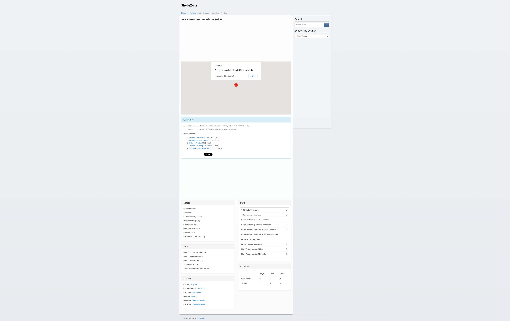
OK (253, 76)
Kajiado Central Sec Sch (199, 138)
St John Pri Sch (195, 143)
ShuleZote (189, 5)
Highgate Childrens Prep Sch (201, 148)
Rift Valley (196, 292)
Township (201, 288)
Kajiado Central (199, 304)
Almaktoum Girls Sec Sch (199, 140)
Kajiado (194, 284)
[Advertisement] (236, 41)
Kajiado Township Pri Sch (199, 146)
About (202, 318)
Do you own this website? (224, 76)
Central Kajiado (198, 300)
